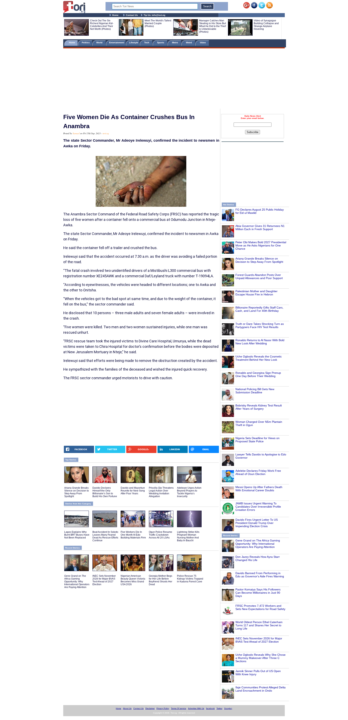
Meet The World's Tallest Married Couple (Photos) (158, 23)
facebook (210, 708)
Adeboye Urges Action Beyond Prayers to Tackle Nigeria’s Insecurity (189, 492)
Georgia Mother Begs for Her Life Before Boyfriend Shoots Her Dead (160, 580)
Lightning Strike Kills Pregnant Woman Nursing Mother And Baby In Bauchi (188, 536)
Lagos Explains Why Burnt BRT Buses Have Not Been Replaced (76, 535)
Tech (147, 42)
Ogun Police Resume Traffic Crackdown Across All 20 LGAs (160, 535)
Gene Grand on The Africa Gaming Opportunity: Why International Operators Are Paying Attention (257, 544)
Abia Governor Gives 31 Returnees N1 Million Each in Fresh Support (260, 227)
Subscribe (252, 132)
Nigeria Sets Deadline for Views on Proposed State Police (257, 439)
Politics (86, 42)
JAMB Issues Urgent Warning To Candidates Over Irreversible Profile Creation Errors (258, 506)
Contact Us (132, 15)
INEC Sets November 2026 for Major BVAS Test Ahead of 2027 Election (258, 640)
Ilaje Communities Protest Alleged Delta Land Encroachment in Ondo (260, 689)
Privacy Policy (162, 708)
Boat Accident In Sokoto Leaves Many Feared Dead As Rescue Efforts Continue (105, 536)
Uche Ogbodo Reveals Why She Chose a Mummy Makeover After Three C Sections (260, 658)
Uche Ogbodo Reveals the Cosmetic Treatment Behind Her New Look (258, 358)
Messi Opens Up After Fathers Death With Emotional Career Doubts (258, 488)
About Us (127, 708)
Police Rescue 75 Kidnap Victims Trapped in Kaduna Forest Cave (190, 579)
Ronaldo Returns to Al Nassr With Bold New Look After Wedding (259, 342)
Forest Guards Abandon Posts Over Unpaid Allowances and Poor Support (259, 276)
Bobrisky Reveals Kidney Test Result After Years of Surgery (258, 407)
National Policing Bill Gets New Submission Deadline (254, 391)
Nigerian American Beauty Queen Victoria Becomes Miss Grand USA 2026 (133, 580)
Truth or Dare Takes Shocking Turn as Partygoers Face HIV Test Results (259, 325)
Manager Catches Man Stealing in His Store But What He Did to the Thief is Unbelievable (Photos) (212, 26)
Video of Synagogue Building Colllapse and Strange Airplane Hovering (266, 24)
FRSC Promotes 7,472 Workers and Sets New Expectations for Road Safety (260, 607)
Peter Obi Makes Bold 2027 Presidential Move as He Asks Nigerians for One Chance (260, 245)
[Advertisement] (174, 79)
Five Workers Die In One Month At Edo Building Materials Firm (133, 535)
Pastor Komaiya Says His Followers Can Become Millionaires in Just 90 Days (258, 592)
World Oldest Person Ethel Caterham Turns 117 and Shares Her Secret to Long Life (259, 625)
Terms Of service (178, 708)
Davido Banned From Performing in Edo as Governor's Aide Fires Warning (259, 574)
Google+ (228, 708)
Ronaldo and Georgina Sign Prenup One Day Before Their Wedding (258, 374)
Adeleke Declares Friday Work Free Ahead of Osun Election (258, 472)
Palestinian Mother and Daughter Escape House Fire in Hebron (256, 293)
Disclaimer (150, 708)
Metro (175, 42)
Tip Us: (154, 15)
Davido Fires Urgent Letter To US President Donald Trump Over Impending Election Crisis (256, 523)
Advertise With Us (196, 708)
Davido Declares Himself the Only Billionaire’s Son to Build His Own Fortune (104, 492)
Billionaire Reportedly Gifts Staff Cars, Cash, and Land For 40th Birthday (259, 309)
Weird (189, 42)
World (100, 42)
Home (115, 15)
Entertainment (116, 42)
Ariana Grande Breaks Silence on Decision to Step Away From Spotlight (259, 260)
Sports (161, 42)
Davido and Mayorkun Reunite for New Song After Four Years (133, 490)
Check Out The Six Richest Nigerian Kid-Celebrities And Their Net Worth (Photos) (101, 24)
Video (203, 42)
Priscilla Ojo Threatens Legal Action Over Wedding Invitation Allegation (161, 492)
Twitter (219, 708)
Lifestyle (133, 42)
